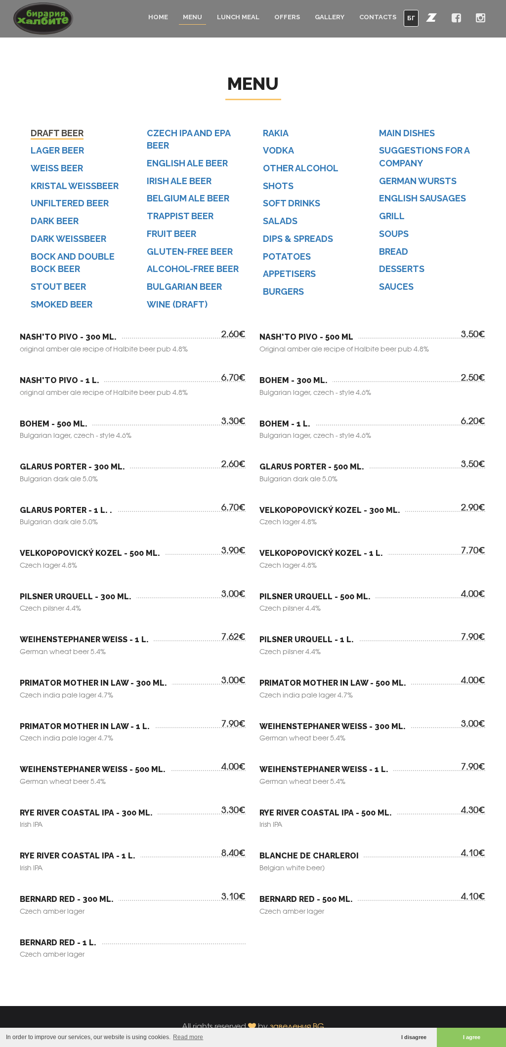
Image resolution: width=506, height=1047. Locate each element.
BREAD (393, 251)
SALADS (280, 221)
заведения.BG (297, 1026)
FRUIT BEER (171, 234)
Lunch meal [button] (238, 17)
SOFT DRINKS (291, 203)
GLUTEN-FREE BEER (190, 251)
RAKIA (276, 133)
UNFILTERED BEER (70, 203)
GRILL (392, 216)
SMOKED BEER (61, 304)
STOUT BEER (58, 286)
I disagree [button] (413, 1037)
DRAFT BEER (57, 133)
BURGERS (283, 291)
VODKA (278, 150)
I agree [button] (471, 1037)
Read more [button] (188, 1037)
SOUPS (394, 234)
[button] (431, 17)
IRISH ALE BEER (179, 181)
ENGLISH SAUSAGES (422, 198)
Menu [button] (192, 17)
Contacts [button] (377, 17)
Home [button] (158, 17)
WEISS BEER (57, 168)
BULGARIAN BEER (184, 286)
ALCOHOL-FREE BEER (193, 269)
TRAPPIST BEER (180, 216)
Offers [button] (287, 17)
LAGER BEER (57, 150)
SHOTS (278, 186)
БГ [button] (411, 18)
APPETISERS (289, 274)
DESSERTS (401, 269)
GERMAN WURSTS (418, 181)
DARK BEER (55, 221)
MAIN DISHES (407, 133)
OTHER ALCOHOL (300, 168)
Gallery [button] (329, 17)
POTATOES (287, 256)
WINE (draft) (177, 304)
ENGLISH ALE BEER (187, 163)
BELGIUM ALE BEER (188, 198)
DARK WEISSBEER (68, 238)
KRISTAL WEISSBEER (75, 186)
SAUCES (396, 286)
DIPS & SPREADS (298, 238)
